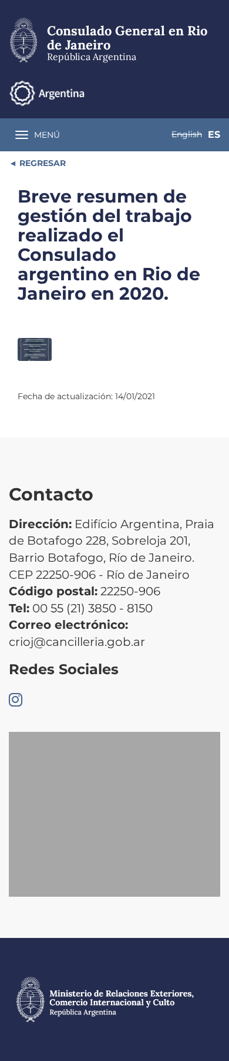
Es (214, 134)
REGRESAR (41, 163)
